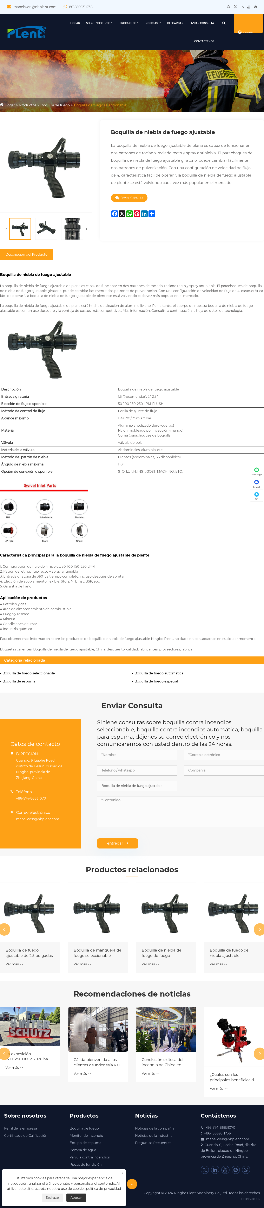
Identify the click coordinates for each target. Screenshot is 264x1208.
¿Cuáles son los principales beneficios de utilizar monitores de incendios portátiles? (233, 1077)
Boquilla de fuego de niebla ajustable (229, 953)
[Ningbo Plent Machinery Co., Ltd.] (27, 32)
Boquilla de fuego (55, 105)
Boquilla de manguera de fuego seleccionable (97, 953)
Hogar (75, 23)
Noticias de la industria (153, 1136)
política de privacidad (103, 1189)
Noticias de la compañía (154, 1128)
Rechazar (52, 1198)
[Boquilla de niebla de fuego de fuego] (166, 912)
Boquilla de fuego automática (158, 673)
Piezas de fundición (86, 1164)
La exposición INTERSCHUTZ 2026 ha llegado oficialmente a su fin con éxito (29, 1057)
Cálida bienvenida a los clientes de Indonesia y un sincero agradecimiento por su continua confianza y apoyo (98, 1062)
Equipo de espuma (85, 1143)
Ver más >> (14, 964)
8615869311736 (81, 7)
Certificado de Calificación (25, 1136)
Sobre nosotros (98, 23)
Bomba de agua (83, 1150)
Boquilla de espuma (18, 681)
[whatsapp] (228, 7)
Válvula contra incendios (90, 1157)
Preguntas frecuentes (153, 1143)
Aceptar (76, 1198)
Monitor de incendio (86, 1136)
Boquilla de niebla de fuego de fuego (161, 953)
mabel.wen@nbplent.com (35, 7)
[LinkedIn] (242, 7)
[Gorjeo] (235, 7)
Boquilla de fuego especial (156, 681)
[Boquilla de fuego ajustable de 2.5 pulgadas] (30, 912)
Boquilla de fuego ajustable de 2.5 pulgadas (29, 953)
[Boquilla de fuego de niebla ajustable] (234, 912)
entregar (117, 843)
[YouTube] (248, 7)
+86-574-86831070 (31, 798)
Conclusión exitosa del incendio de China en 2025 (162, 1062)
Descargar (175, 23)
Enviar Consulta (202, 23)
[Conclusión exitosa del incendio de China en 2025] (166, 1029)
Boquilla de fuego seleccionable (100, 105)
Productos (127, 23)
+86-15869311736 (217, 1133)
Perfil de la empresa (20, 1128)
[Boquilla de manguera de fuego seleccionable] (98, 912)
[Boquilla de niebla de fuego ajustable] (20, 229)
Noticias (151, 23)
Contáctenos (204, 41)
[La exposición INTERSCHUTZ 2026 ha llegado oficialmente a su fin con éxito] (30, 1026)
